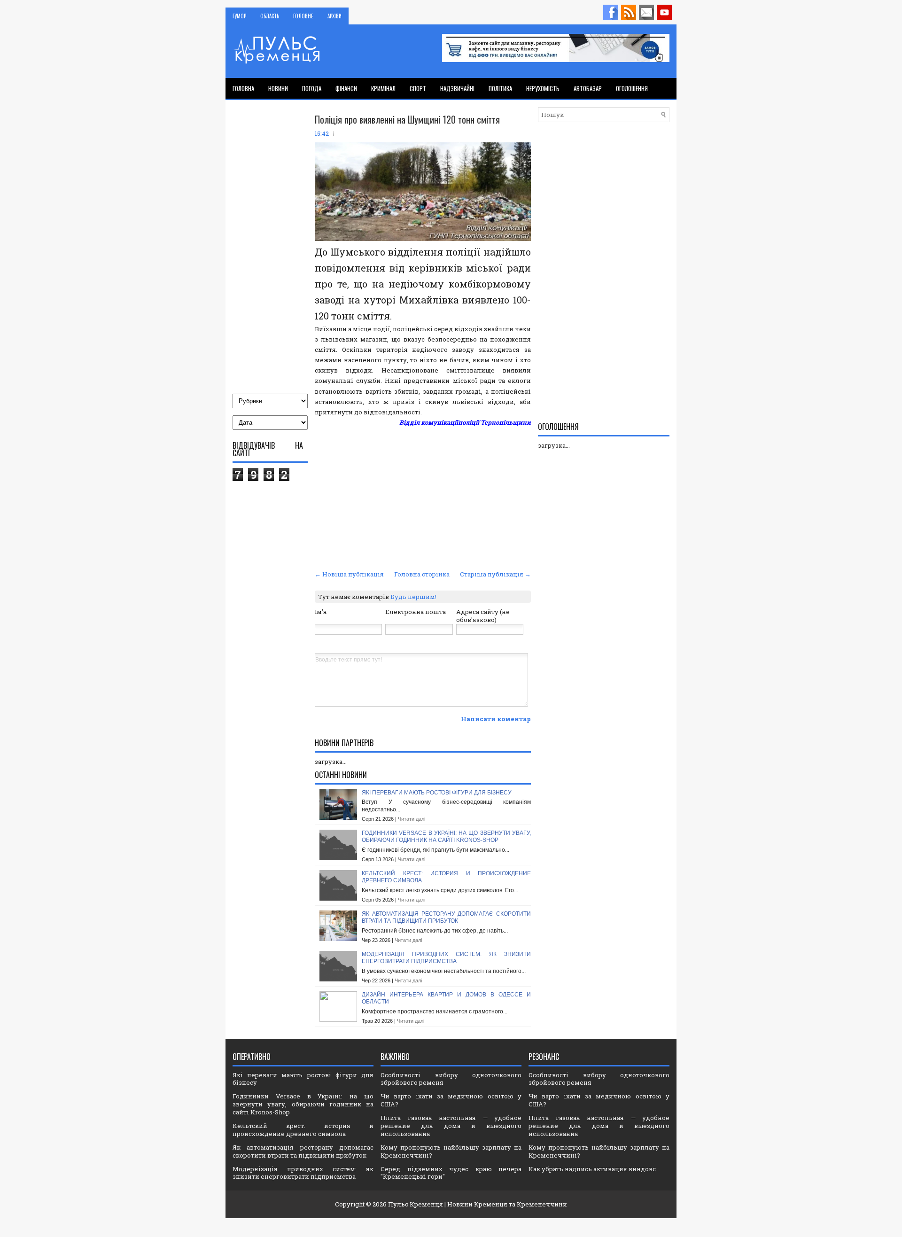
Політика (500, 88)
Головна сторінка (422, 574)
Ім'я (321, 611)
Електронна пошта (415, 611)
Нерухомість (543, 88)
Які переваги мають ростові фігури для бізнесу (437, 792)
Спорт (418, 88)
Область (269, 16)
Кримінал (383, 88)
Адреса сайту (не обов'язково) (483, 615)
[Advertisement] (423, 497)
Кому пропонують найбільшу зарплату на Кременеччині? (451, 1151)
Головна (243, 88)
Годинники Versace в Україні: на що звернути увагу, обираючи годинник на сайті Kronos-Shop (446, 837)
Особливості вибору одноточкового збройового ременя (451, 1079)
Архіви (334, 16)
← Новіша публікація (349, 574)
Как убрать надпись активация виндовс (592, 1169)
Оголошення (632, 88)
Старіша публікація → (495, 574)
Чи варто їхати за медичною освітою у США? (451, 1100)
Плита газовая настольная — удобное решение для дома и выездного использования (451, 1125)
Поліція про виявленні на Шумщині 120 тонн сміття (407, 119)
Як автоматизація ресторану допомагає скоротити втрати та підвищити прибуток (446, 917)
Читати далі (411, 819)
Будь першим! (413, 596)
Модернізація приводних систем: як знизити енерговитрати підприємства (446, 958)
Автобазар (588, 88)
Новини (278, 88)
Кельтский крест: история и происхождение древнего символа (303, 1129)
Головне (303, 16)
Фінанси (346, 88)
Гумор (239, 16)
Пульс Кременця (415, 1204)
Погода (311, 88)
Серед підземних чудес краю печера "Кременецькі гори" (451, 1173)
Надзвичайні (457, 88)
